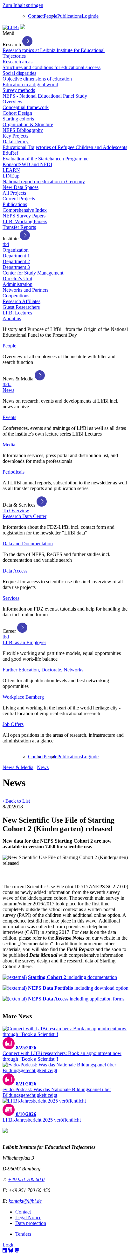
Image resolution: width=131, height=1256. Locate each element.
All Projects (14, 193)
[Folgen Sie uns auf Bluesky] (10, 1250)
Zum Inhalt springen (23, 5)
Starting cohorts (18, 118)
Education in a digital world (30, 84)
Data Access (15, 570)
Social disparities (19, 73)
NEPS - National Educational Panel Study (45, 96)
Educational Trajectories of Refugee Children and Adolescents (65, 147)
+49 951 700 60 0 (26, 1179)
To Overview (16, 510)
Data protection (30, 1223)
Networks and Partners (25, 290)
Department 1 (16, 255)
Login (88, 16)
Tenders (23, 1234)
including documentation (72, 977)
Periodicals (13, 472)
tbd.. (7, 384)
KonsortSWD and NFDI (27, 164)
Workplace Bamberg (23, 697)
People (50, 16)
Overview (13, 101)
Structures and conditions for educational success (51, 67)
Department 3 (16, 267)
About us (12, 318)
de (96, 16)
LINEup (11, 175)
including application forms (76, 998)
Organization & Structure (28, 124)
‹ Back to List (16, 801)
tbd (6, 244)
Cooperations (16, 295)
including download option (78, 988)
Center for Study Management (33, 272)
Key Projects (15, 136)
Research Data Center (24, 516)
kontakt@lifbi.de (25, 1201)
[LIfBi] (11, 27)
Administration (17, 284)
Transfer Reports (19, 227)
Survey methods (19, 90)
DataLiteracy (16, 141)
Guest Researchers (21, 307)
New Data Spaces (20, 187)
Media (9, 444)
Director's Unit (17, 278)
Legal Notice (28, 1217)
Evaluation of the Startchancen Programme (45, 158)
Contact (36, 16)
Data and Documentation (28, 543)
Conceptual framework (26, 107)
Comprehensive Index (25, 210)
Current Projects (19, 198)
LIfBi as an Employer (24, 642)
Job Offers (13, 724)
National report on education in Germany (44, 181)
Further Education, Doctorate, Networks (43, 669)
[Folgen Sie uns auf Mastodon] (17, 1250)
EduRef (10, 153)
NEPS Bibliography (23, 130)
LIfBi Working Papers (25, 221)
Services (11, 598)
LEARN (11, 170)
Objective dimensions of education (37, 78)
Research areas (17, 61)
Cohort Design (17, 113)
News (8, 390)
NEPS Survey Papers (24, 215)
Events (9, 417)
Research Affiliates (21, 301)
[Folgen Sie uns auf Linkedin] (5, 1250)
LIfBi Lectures (17, 312)
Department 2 (16, 261)
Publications (69, 16)
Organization (16, 250)
